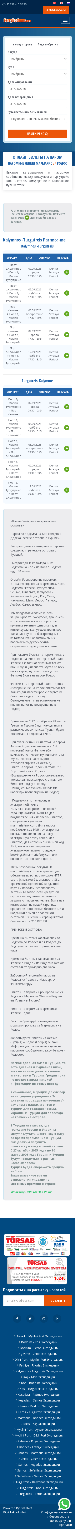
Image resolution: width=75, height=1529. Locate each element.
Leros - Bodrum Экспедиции (39, 1406)
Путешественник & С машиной (27, 112)
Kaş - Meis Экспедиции (39, 1377)
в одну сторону (22, 44)
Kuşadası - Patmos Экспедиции (39, 1394)
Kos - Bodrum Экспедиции (39, 1383)
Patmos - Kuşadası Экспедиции (39, 1441)
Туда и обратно (47, 44)
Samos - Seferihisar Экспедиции (39, 1470)
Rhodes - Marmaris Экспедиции (39, 1453)
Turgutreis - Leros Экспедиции (39, 1494)
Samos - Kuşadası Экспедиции (39, 1464)
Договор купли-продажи (61, 1523)
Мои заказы (57, 10)
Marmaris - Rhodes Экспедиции (39, 1418)
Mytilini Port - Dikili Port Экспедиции (39, 1435)
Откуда (12, 52)
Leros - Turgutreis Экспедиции (39, 1412)
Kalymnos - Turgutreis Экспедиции (39, 1371)
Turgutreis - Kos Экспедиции (39, 1488)
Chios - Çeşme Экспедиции (39, 1459)
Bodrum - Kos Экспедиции (39, 1342)
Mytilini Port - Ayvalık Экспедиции (39, 1429)
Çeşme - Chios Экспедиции (39, 1354)
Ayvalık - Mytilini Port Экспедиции (39, 1336)
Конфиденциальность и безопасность (56, 1514)
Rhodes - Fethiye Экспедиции (39, 1447)
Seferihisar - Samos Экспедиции (39, 1476)
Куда (11, 67)
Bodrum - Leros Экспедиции (39, 1348)
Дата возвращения (20, 97)
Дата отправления (20, 82)
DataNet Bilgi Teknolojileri (17, 1510)
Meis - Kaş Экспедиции (39, 1424)
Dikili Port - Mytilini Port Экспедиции (39, 1359)
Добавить (58, 1301)
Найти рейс (36, 133)
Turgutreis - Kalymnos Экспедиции (39, 1482)
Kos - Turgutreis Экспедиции (39, 1389)
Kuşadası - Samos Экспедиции (39, 1400)
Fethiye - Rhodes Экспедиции (39, 1365)
